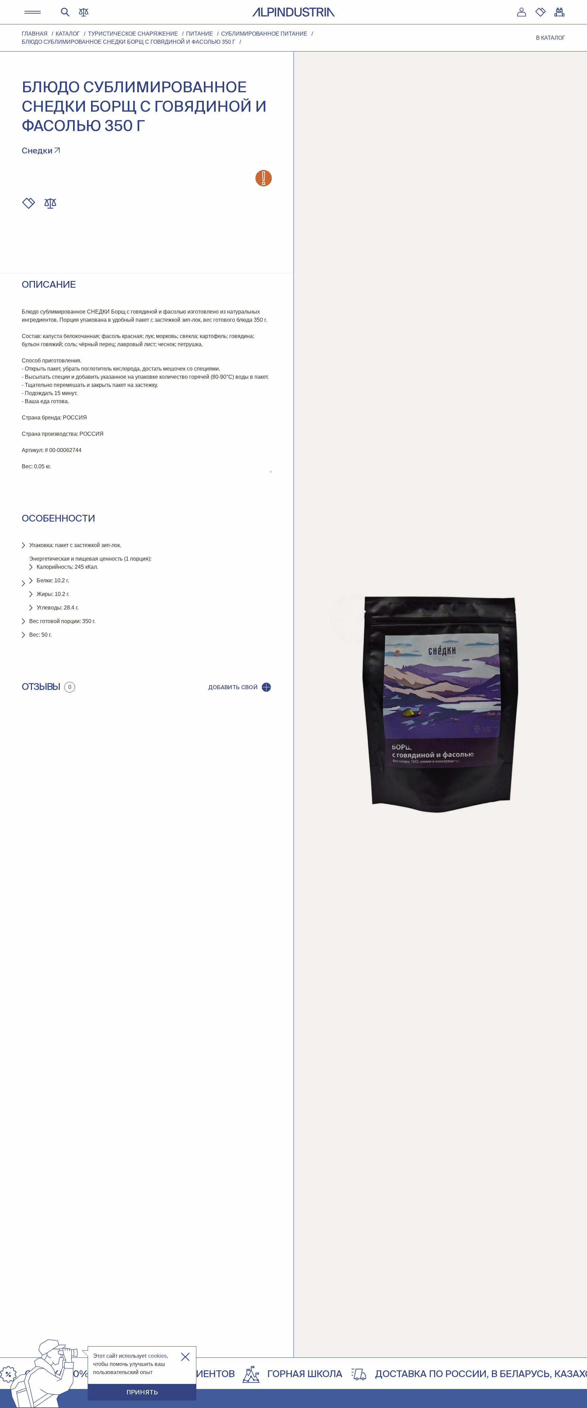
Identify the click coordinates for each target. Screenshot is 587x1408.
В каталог (550, 38)
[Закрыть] (185, 1357)
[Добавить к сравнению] (50, 203)
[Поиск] (65, 12)
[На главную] (293, 12)
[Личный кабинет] (521, 12)
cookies (157, 1356)
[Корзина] (559, 12)
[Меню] (32, 12)
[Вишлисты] (540, 12)
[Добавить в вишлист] (28, 203)
